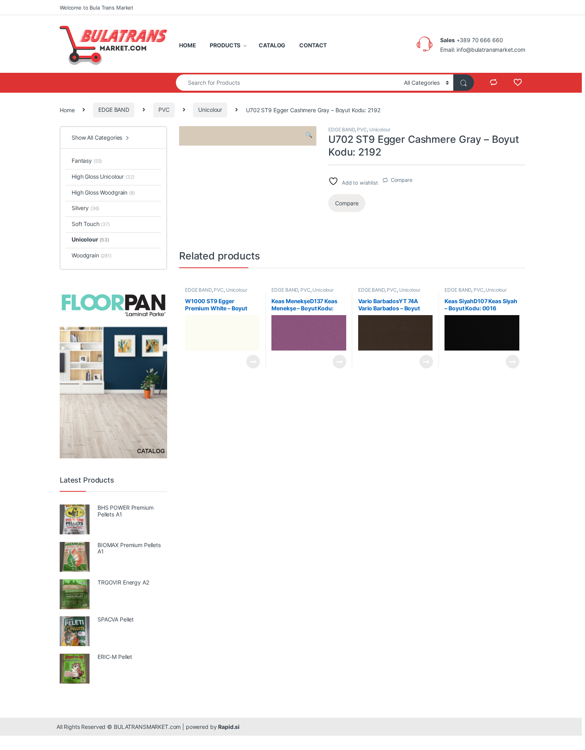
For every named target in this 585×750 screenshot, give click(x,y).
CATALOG (272, 45)
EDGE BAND (113, 109)
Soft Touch (91, 223)
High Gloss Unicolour (103, 176)
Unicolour (210, 109)
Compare (402, 180)
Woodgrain (91, 255)
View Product (250, 361)
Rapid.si (229, 726)
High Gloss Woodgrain (103, 192)
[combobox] (288, 82)
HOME (187, 45)
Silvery (85, 208)
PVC (164, 109)
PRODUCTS (225, 45)
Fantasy (87, 160)
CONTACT (313, 45)
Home (67, 109)
